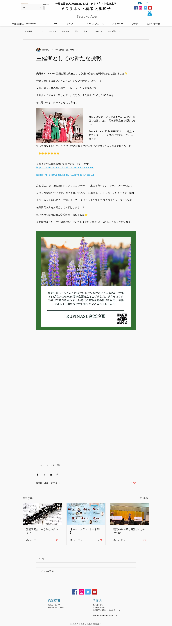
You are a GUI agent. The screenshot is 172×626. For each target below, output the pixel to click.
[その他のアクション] (134, 49)
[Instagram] (140, 8)
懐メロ (86, 31)
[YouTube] (150, 8)
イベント (52, 31)
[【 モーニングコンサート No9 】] (86, 514)
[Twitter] (145, 8)
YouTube (98, 31)
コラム (40, 31)
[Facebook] (136, 8)
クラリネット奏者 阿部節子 (88, 624)
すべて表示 (144, 498)
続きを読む (112, 31)
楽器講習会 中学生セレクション (42, 531)
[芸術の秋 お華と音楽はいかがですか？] (129, 514)
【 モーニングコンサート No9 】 (85, 531)
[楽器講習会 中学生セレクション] (42, 514)
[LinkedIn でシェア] (50, 474)
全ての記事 (27, 31)
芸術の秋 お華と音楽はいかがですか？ (129, 531)
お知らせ (65, 31)
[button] (149, 13)
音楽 (76, 31)
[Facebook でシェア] (37, 474)
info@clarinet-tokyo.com (107, 615)
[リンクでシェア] (57, 474)
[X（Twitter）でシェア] (44, 474)
